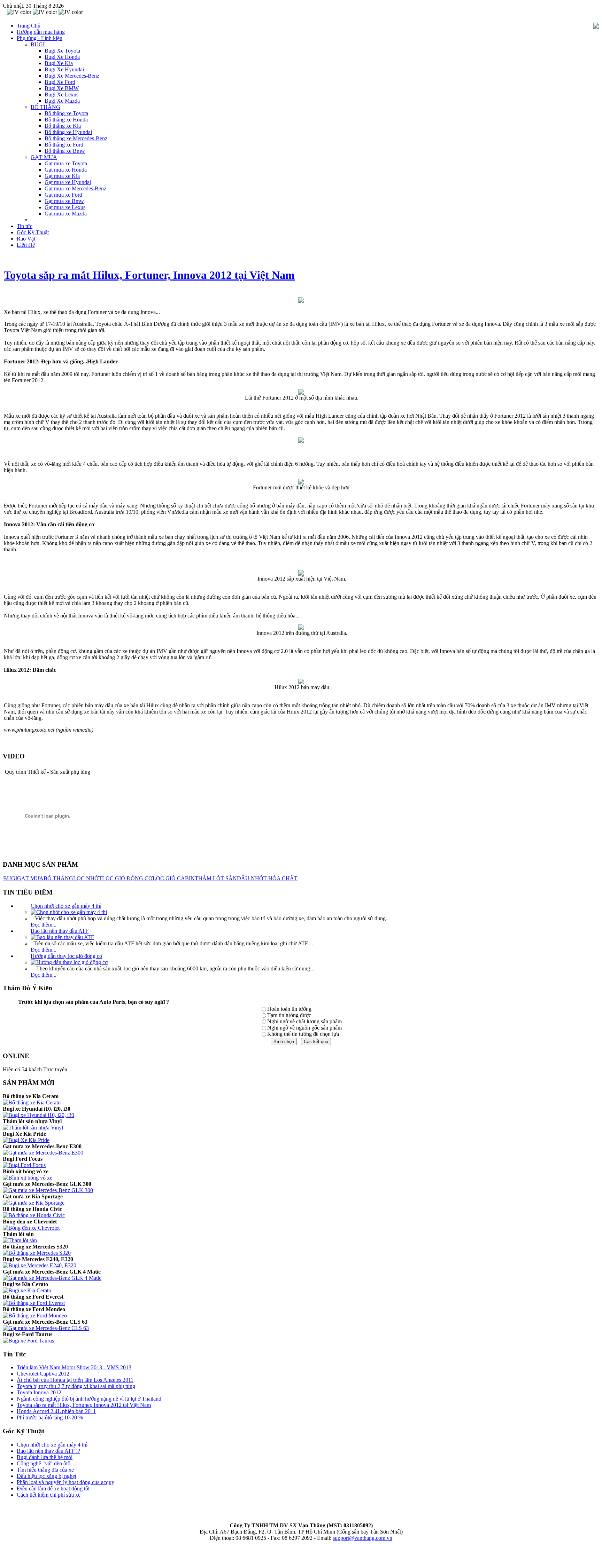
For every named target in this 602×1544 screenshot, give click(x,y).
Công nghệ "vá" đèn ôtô (43, 1463)
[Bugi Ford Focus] (24, 1165)
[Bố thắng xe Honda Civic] (34, 1215)
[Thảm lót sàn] (20, 1240)
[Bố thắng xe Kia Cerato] (32, 1102)
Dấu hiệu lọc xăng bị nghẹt (46, 1476)
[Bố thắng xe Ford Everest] (34, 1303)
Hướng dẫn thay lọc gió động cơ (66, 956)
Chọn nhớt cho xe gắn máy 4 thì (66, 906)
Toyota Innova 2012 (39, 1392)
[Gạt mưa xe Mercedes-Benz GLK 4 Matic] (52, 1278)
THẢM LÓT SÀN (216, 878)
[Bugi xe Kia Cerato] (27, 1290)
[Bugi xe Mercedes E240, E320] (39, 1265)
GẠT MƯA (30, 878)
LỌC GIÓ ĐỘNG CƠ (127, 878)
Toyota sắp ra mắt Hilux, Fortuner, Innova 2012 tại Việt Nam (149, 275)
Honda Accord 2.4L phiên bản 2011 (56, 1411)
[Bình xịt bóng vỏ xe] (27, 1178)
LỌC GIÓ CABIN (174, 878)
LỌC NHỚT (87, 878)
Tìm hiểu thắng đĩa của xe (45, 1470)
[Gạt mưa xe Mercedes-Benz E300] (43, 1153)
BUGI (10, 878)
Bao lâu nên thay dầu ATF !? (48, 1451)
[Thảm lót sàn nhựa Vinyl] (33, 1128)
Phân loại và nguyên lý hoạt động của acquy (65, 1482)
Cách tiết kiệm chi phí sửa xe (48, 1495)
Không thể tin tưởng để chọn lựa (303, 1034)
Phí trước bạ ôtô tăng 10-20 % (50, 1417)
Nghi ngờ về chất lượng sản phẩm (304, 1021)
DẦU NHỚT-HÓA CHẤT (267, 878)
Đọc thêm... (43, 925)
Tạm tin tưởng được (289, 1015)
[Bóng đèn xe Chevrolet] (31, 1228)
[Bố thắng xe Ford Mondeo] (35, 1315)
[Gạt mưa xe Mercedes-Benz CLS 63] (46, 1328)
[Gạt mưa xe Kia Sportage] (33, 1203)
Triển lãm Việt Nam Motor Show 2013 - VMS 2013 (74, 1367)
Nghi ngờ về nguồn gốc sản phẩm (304, 1028)
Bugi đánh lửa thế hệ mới (44, 1457)
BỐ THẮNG (58, 878)
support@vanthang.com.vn (362, 1538)
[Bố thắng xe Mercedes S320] (37, 1253)
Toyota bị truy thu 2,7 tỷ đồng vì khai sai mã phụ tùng (76, 1386)
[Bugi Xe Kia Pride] (26, 1140)
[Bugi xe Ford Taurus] (28, 1341)
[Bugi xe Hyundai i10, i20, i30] (38, 1115)
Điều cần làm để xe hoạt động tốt (53, 1488)
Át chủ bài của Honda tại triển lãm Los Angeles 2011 (75, 1380)
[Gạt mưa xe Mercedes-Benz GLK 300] (48, 1190)
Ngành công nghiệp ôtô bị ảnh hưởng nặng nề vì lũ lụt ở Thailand (89, 1399)
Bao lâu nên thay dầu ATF (59, 931)
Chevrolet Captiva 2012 (43, 1374)
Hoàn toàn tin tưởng (289, 1009)
